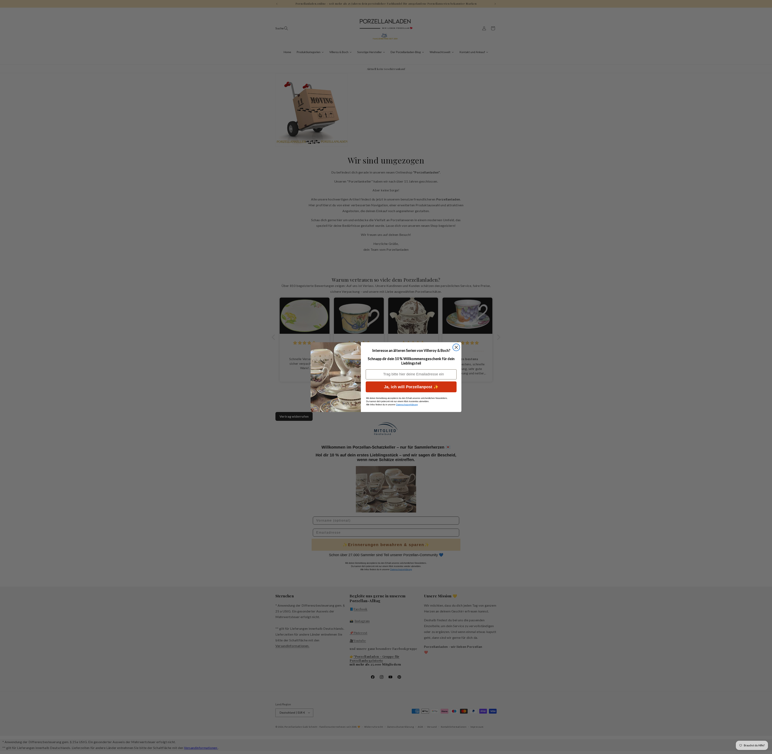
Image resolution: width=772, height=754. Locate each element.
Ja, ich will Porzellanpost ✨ (411, 387)
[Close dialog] (456, 347)
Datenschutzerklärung (407, 404)
